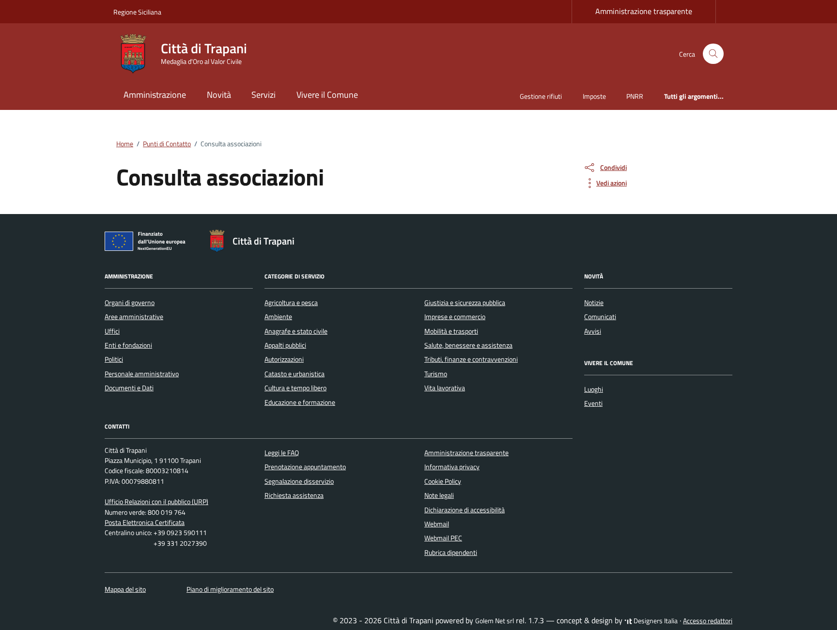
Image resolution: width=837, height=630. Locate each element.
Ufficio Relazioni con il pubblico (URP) (156, 501)
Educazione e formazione (299, 402)
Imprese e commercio (454, 316)
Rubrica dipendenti (450, 552)
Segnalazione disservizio (299, 481)
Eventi (593, 403)
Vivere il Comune (327, 94)
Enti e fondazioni (128, 345)
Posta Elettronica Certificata (145, 522)
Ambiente (278, 316)
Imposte (594, 96)
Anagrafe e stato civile (295, 331)
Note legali (439, 495)
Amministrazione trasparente (643, 11)
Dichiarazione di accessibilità (464, 510)
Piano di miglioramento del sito (230, 589)
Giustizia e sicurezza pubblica (464, 302)
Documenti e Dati (129, 388)
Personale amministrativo (142, 374)
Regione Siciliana (137, 12)
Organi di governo (130, 302)
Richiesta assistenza (294, 495)
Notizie (594, 302)
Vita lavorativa (444, 388)
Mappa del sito (125, 589)
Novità (219, 94)
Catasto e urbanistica (294, 374)
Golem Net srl (494, 620)
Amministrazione (155, 94)
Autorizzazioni (284, 359)
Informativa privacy (452, 466)
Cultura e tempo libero (295, 388)
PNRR (634, 96)
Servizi (263, 94)
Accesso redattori (707, 620)
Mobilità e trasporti (451, 331)
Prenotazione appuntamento (305, 466)
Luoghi (593, 389)
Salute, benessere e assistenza (468, 345)
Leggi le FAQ (281, 452)
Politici (114, 359)
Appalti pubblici (285, 345)
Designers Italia (655, 620)
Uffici (112, 331)
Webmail (436, 524)
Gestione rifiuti (541, 96)
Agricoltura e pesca (291, 302)
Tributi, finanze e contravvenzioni (471, 359)
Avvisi (592, 331)
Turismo (435, 374)
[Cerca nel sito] (713, 54)
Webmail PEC (443, 538)
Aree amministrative (134, 316)
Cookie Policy (442, 481)
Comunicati (600, 316)
